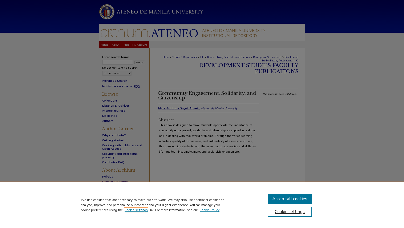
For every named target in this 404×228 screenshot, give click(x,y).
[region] (202, 205)
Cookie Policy (209, 210)
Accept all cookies (289, 199)
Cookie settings (136, 210)
